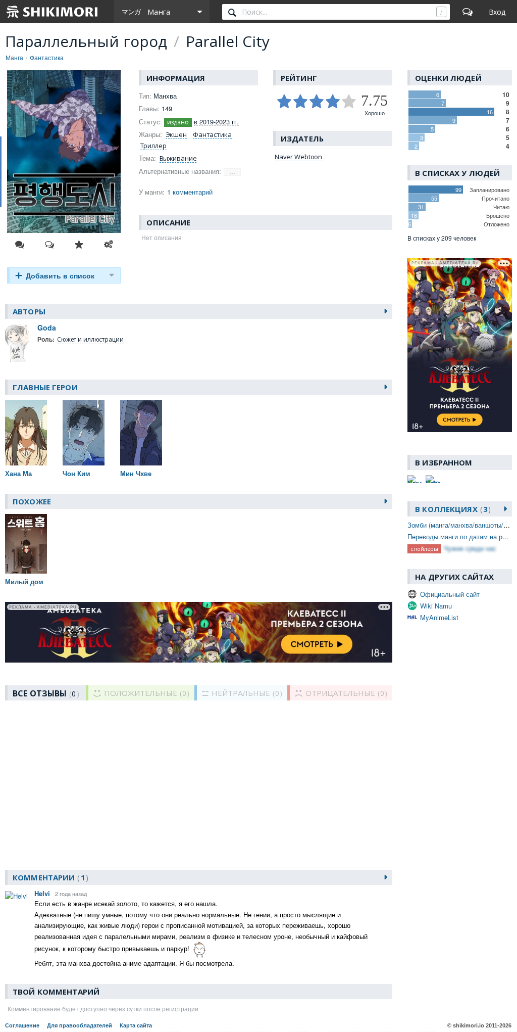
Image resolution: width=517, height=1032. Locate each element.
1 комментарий (190, 192)
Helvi (42, 893)
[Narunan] (414, 479)
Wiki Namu (436, 606)
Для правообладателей (79, 1025)
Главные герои (45, 387)
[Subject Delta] (433, 479)
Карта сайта (136, 1025)
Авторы (29, 311)
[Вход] (497, 11)
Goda (46, 327)
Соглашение (22, 1025)
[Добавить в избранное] (78, 244)
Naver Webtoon (298, 156)
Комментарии (49, 877)
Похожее (32, 501)
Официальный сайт (450, 594)
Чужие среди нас (470, 548)
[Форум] (467, 11)
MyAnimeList (439, 617)
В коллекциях (451, 509)
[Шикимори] (52, 11)
